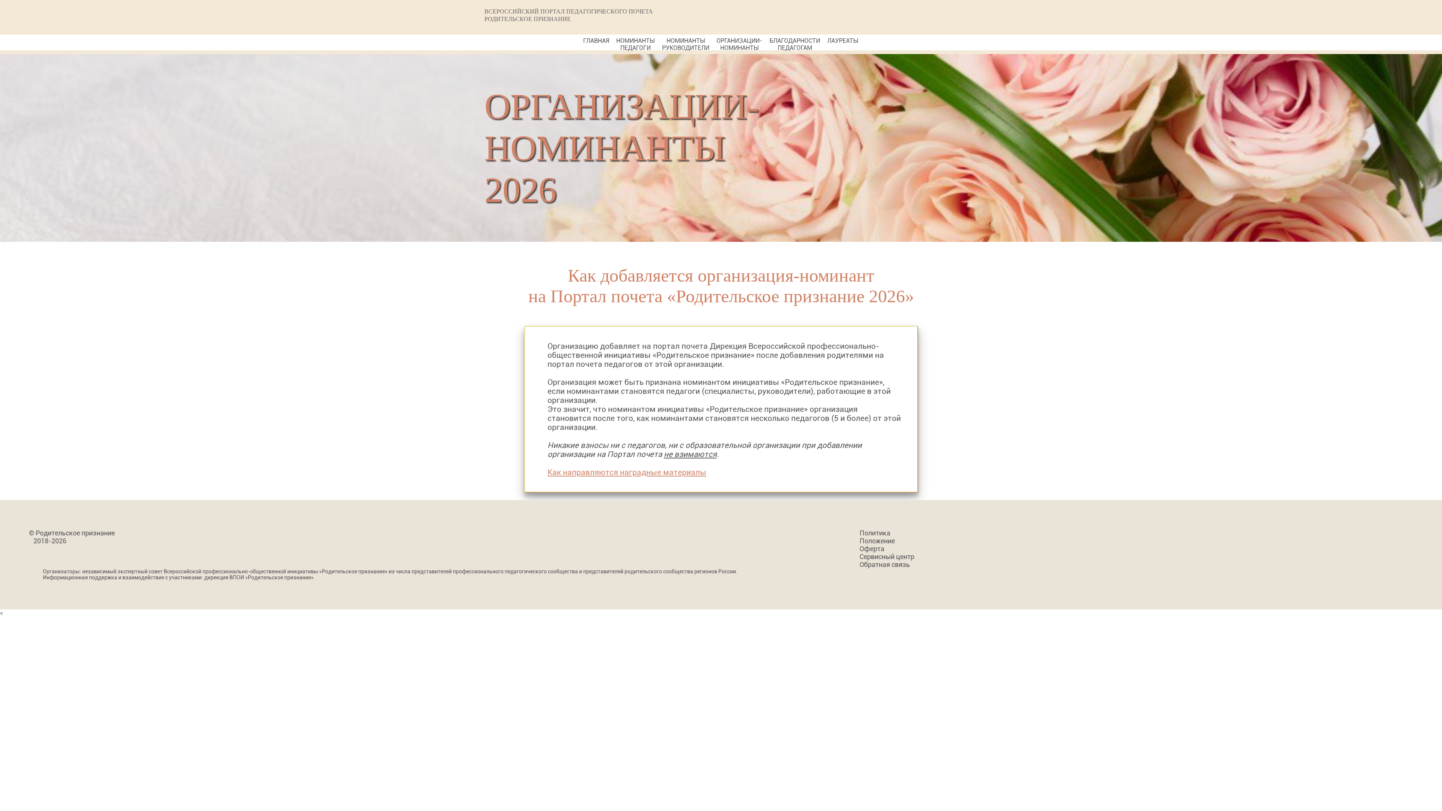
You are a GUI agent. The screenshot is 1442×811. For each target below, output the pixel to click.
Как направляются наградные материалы (627, 472)
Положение (877, 541)
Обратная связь (885, 564)
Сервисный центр (887, 557)
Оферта (872, 549)
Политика (875, 533)
